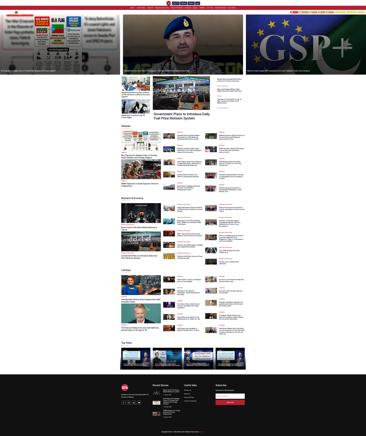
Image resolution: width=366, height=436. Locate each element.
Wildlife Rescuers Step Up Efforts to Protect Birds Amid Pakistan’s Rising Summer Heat (232, 137)
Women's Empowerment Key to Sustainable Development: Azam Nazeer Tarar (230, 189)
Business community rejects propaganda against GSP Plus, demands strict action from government (230, 223)
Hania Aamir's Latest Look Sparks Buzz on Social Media (189, 280)
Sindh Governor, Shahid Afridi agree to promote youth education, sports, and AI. (231, 150)
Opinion (183, 3)
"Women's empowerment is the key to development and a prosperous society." (231, 176)
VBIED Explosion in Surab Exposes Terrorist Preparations (140, 185)
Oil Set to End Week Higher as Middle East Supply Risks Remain (190, 246)
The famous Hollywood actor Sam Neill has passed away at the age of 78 (140, 329)
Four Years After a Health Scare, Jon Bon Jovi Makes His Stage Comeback (188, 306)
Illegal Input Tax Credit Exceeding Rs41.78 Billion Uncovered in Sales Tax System (189, 222)
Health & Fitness (220, 8)
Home (132, 8)
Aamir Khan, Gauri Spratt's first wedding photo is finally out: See (188, 318)
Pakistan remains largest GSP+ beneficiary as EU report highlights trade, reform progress (155, 71)
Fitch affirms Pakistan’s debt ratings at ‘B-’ (229, 251)
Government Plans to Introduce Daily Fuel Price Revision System (139, 257)
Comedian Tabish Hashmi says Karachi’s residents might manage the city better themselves (231, 317)
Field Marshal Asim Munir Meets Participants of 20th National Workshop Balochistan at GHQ (33, 71)
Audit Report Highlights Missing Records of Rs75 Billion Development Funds (188, 188)
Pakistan (150, 8)
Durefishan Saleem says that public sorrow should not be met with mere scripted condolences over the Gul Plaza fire (232, 331)
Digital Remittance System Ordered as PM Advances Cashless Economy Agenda (136, 94)
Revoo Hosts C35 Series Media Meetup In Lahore (139, 228)
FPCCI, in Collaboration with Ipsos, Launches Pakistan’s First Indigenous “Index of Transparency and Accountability (231, 238)
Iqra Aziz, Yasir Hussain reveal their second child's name (231, 280)
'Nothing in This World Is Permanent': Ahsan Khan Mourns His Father (188, 292)
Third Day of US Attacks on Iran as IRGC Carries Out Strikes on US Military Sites (229, 101)
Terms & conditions (190, 401)
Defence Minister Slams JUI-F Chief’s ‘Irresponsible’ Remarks (188, 175)
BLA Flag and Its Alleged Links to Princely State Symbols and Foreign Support (139, 156)
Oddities (202, 8)
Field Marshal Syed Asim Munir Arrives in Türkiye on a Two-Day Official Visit (230, 163)
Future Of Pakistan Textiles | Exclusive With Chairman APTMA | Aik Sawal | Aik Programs (136, 364)
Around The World (177, 8)
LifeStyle (188, 8)
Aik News (202, 432)
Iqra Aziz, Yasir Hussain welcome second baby (230, 292)
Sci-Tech (210, 8)
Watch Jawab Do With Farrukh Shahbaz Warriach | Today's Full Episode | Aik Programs (167, 364)
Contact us (187, 390)
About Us (187, 394)
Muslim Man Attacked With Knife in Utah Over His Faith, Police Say (270, 71)
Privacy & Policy (189, 397)
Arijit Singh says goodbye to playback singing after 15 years (188, 329)
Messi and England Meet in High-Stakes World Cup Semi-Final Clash (229, 90)
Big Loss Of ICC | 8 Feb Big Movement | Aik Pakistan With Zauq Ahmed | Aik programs (198, 364)
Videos (191, 3)
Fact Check (232, 8)
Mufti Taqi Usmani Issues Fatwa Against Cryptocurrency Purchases (189, 235)
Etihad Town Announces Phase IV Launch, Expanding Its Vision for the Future (232, 209)
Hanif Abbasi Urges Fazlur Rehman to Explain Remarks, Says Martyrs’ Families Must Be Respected (189, 163)
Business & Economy (162, 8)
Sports (195, 8)
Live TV (175, 3)
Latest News (141, 8)
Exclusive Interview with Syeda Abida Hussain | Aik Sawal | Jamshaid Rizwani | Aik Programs (230, 364)
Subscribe (230, 402)
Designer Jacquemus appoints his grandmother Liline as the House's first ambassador (231, 304)
